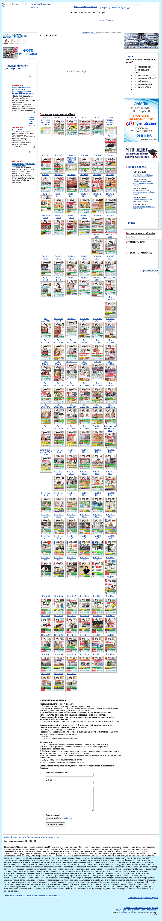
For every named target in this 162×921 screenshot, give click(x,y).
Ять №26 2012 (46, 279)
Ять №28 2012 (97, 257)
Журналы (93, 32)
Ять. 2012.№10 (84, 341)
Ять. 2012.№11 (71, 341)
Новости (116, 8)
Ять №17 (72, 319)
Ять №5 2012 (71, 362)
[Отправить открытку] (152, 266)
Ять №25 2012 (59, 279)
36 (34, 146)
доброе (124, 912)
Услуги (52, 14)
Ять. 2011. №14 (84, 515)
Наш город (19, 14)
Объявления (63, 14)
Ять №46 (46, 194)
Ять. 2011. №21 (71, 494)
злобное (132, 912)
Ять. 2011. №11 (45, 537)
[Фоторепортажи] (20, 59)
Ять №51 (59, 175)
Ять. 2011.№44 (71, 406)
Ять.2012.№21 (110, 278)
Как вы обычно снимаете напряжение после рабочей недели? (144, 192)
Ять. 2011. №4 (58, 558)
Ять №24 (72, 278)
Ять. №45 (97, 596)
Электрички (46, 4)
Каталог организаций (36, 14)
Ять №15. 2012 (97, 320)
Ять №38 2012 (72, 216)
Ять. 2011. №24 (110, 472)
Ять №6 (45, 155)
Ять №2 (110, 155)
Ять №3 (97, 155)
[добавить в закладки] (151, 7)
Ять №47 (110, 175)
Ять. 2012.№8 (110, 341)
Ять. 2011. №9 (71, 537)
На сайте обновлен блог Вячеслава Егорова (142, 200)
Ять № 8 (97, 118)
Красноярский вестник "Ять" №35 (110, 428)
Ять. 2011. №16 (58, 515)
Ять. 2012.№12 (58, 341)
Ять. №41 (71, 616)
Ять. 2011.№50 (71, 384)
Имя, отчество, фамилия (57, 772)
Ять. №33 (97, 635)
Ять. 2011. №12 (110, 515)
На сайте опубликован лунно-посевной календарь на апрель (143, 183)
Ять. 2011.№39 (58, 427)
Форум (147, 14)
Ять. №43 (45, 616)
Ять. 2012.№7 (46, 363)
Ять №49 (84, 175)
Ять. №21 (71, 674)
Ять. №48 (58, 596)
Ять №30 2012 (72, 257)
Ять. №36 (58, 635)
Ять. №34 (84, 635)
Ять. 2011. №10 (58, 537)
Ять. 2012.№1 (46, 384)
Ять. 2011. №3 (71, 558)
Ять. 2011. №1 (97, 558)
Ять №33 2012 (110, 236)
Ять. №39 (97, 616)
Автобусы (35, 4)
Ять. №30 (58, 654)
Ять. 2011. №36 (97, 427)
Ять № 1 (45, 175)
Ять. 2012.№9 (97, 341)
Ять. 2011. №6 (110, 537)
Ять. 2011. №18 (110, 494)
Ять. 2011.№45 (58, 406)
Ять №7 (110, 136)
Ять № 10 (71, 118)
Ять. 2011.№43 (84, 406)
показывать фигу (145, 84)
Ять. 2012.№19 (45, 320)
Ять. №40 (84, 616)
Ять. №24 (110, 654)
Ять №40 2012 (46, 216)
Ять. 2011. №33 (58, 451)
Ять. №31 (45, 654)
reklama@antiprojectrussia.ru (47, 895)
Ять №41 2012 (110, 195)
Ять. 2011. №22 (58, 494)
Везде (127, 8)
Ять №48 (97, 175)
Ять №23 (84, 278)
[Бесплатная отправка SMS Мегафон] (129, 248)
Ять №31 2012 (59, 257)
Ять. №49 (45, 596)
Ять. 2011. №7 (97, 537)
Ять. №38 (110, 616)
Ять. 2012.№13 (45, 341)
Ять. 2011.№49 (84, 384)
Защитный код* (53, 815)
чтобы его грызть (145, 67)
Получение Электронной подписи (125, 14)
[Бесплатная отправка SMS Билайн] (138, 248)
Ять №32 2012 (46, 257)
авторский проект (106, 20)
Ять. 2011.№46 (45, 406)
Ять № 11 (58, 118)
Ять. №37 (45, 635)
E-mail (49, 780)
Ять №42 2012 (97, 195)
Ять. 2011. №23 (45, 494)
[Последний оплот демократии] (25, 186)
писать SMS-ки (144, 87)
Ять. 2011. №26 (84, 472)
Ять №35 (110, 215)
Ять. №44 (110, 596)
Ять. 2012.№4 (84, 363)
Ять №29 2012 (84, 257)
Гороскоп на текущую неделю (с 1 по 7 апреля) (143, 175)
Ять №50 (72, 175)
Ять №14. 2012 (110, 320)
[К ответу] (15, 44)
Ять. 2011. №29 (110, 451)
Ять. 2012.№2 (110, 363)
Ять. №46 (84, 596)
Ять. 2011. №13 (97, 515)
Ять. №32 (110, 635)
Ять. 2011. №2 (84, 558)
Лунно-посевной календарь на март (110, 121)
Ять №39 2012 (59, 216)
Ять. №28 (84, 654)
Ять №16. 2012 (84, 320)
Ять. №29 (71, 654)
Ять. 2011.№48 (97, 384)
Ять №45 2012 (59, 195)
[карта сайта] (155, 4)
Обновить (68, 818)
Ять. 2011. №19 (97, 494)
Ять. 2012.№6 (59, 363)
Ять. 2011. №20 (84, 494)
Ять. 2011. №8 (84, 537)
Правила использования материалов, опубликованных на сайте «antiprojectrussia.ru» (137, 909)
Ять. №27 (97, 654)
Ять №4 (84, 155)
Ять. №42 (58, 616)
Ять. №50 (110, 577)
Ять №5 (58, 155)
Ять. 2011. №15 (71, 515)
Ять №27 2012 (110, 257)
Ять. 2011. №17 (45, 515)
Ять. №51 (110, 557)
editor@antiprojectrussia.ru (85, 6)
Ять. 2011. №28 (58, 472)
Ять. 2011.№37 (84, 427)
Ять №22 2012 (97, 279)
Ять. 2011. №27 (71, 472)
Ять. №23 (45, 674)
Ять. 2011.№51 (58, 384)
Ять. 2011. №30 (97, 451)
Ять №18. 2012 (58, 320)
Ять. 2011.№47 (110, 384)
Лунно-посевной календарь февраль (71, 158)
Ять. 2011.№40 (45, 427)
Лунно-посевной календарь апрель (45, 121)
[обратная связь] (151, 4)
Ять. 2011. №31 (84, 451)
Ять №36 (97, 215)
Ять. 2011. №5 (45, 558)
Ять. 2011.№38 (71, 427)
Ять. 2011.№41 (110, 406)
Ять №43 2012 (84, 195)
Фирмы (105, 8)
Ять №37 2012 (84, 216)
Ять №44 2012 (72, 195)
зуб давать (143, 81)
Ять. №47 (71, 596)
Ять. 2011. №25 (97, 472)
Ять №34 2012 (97, 236)
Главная (85, 32)
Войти (5, 6)
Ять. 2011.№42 (97, 406)
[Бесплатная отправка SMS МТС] (146, 248)
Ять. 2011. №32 (71, 451)
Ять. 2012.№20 (110, 298)
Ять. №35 (71, 635)
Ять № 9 (84, 118)
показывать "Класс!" (147, 78)
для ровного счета (146, 75)
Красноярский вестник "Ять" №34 (46, 452)
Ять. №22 (58, 674)
